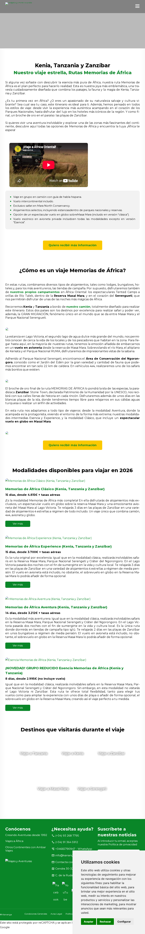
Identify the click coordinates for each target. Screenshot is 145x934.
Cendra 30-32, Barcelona (72, 868)
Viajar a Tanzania (33, 753)
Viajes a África (14, 841)
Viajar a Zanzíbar (111, 753)
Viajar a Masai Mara (53, 789)
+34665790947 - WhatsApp (73, 848)
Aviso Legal (56, 913)
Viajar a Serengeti (92, 789)
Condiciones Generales (35, 913)
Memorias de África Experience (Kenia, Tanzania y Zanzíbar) (58, 546)
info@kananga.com (68, 855)
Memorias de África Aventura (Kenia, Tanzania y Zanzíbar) (56, 607)
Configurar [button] (124, 921)
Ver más (18, 523)
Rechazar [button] (105, 921)
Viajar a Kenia (72, 753)
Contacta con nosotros (70, 862)
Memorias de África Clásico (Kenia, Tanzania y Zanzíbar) (55, 489)
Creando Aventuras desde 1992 (26, 835)
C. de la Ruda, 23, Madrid (71, 875)
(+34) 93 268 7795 (67, 835)
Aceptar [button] (88, 921)
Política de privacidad (122, 844)
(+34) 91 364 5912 (66, 842)
